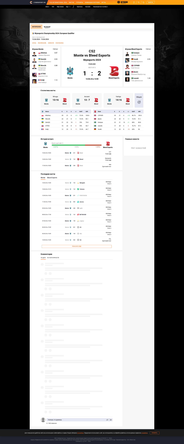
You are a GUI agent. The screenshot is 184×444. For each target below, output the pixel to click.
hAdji (46, 129)
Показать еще (76, 246)
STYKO (47, 126)
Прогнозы (80, 6)
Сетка (34, 43)
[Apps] (133, 2)
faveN (99, 129)
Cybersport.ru (79, 441)
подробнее (80, 433)
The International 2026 (58, 2)
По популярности (53, 257)
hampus (100, 122)
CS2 (53, 6)
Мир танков (60, 6)
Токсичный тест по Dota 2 (100, 6)
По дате (43, 257)
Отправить (111, 419)
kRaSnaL (48, 115)
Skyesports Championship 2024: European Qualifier (54, 33)
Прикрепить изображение (107, 419)
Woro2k (47, 119)
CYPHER (100, 115)
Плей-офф (92, 64)
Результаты (59, 43)
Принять (154, 433)
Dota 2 (47, 6)
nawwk (100, 126)
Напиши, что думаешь (55, 420)
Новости (51, 43)
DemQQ (47, 122)
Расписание (42, 43)
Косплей (87, 6)
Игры (104, 2)
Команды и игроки (92, 2)
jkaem (99, 119)
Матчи (71, 2)
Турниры (79, 2)
